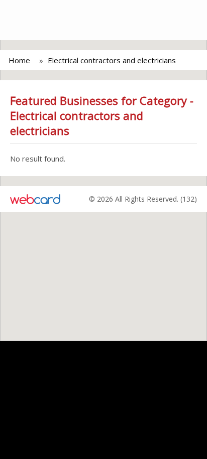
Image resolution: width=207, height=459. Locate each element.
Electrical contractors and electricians (112, 60)
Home (19, 60)
